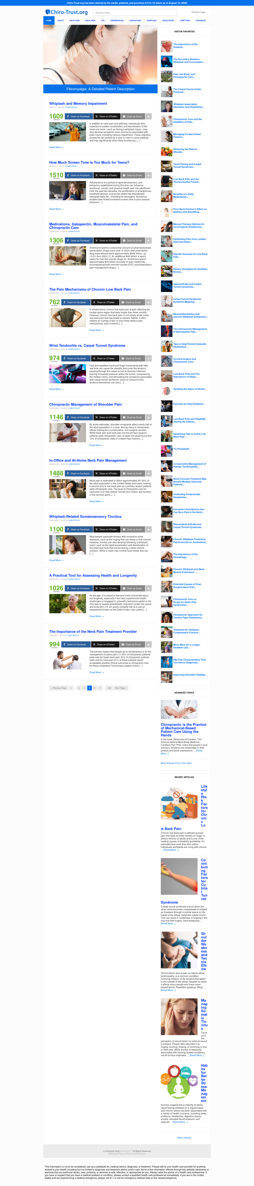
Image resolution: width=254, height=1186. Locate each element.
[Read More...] (171, 849)
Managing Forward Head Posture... (187, 135)
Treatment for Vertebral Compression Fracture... (186, 631)
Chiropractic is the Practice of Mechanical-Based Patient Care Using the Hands (183, 729)
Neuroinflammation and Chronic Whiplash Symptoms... (190, 315)
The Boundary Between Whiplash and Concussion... (189, 60)
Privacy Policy (124, 1153)
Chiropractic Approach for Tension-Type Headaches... (188, 616)
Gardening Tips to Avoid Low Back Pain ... (189, 435)
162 (109, 687)
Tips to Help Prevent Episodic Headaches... (189, 345)
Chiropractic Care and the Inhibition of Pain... (187, 120)
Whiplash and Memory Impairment (78, 103)
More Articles (184, 1137)
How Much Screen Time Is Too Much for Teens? (89, 162)
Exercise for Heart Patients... (189, 404)
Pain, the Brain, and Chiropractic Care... (184, 75)
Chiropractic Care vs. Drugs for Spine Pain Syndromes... (185, 601)
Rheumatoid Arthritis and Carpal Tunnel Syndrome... (188, 525)
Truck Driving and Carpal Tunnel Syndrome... (187, 165)
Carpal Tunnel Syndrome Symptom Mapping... (187, 300)
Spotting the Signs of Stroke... (190, 389)
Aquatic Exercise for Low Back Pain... (190, 255)
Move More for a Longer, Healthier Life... (186, 646)
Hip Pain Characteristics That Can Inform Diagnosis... (189, 661)
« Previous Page (58, 687)
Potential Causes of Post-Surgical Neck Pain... (187, 585)
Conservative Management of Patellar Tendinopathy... (189, 465)
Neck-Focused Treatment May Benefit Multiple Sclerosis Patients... (190, 481)
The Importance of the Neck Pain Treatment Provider (93, 631)
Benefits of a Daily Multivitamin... (183, 195)
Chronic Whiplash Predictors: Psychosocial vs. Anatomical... (190, 540)
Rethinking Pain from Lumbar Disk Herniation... (189, 240)
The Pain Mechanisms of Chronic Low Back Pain (90, 289)
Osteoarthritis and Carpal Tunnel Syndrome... (187, 285)
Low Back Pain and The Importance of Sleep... (186, 375)
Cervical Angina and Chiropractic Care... (184, 360)
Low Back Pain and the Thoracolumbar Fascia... (186, 180)
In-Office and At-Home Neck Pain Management (88, 460)
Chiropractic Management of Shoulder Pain (85, 404)
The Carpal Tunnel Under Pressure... (187, 90)
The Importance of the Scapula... (185, 45)
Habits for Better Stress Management (204, 1083)
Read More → (56, 147)
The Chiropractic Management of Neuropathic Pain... (190, 330)
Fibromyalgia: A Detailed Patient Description (100, 88)
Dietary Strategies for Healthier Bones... (190, 270)
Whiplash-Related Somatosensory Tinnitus (85, 516)
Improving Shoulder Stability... (190, 674)
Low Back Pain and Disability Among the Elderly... (189, 420)
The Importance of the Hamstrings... (185, 555)
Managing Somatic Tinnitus (204, 1014)
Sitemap (112, 1153)
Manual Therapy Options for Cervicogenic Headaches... (188, 225)
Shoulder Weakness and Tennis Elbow (204, 951)
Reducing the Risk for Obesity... (185, 150)
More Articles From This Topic (176, 763)
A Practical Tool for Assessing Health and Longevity (93, 575)
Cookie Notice (139, 1153)
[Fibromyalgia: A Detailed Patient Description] (100, 83)
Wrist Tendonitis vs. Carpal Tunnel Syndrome (87, 345)
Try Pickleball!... (182, 448)
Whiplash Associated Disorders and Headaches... (188, 105)
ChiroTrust (66, 12)
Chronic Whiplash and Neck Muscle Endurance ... (188, 570)
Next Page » (121, 687)
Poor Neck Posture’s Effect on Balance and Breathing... (190, 210)
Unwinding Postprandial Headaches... (186, 496)
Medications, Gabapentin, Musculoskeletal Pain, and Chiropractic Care (93, 225)
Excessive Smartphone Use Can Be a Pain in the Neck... (188, 510)
